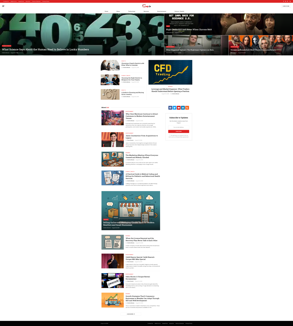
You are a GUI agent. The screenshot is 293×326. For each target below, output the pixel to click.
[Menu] (3, 6)
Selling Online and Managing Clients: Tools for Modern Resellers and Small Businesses (128, 223)
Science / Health (179, 11)
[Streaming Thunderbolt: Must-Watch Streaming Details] (261, 45)
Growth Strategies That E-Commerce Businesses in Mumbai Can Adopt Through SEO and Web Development (142, 298)
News (118, 11)
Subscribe (286, 6)
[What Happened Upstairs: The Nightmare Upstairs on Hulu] (196, 45)
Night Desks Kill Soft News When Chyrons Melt (189, 29)
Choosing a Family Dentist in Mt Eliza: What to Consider (132, 64)
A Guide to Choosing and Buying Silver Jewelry (132, 93)
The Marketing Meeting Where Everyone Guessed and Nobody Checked (142, 156)
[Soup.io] (146, 6)
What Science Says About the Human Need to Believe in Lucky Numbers (45, 49)
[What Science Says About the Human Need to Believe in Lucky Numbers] (82, 34)
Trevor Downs (169, 52)
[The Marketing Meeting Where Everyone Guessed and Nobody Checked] (112, 159)
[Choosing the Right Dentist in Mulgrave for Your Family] (110, 80)
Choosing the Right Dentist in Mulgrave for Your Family (131, 79)
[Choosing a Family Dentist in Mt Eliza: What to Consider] (110, 65)
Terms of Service (36, 1)
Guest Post (21, 1)
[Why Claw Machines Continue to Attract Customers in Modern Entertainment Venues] (112, 117)
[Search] (290, 1)
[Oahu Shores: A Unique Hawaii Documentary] (112, 280)
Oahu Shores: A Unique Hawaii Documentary (138, 278)
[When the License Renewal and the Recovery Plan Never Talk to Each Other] (112, 242)
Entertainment (161, 11)
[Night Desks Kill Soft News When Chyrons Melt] (228, 24)
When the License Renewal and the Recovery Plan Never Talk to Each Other (141, 239)
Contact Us (6, 1)
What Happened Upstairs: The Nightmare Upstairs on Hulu (190, 50)
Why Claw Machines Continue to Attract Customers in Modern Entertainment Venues (142, 116)
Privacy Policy (45, 1)
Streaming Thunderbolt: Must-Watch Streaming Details (253, 50)
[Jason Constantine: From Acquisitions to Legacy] (112, 139)
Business (146, 11)
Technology (131, 11)
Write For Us (13, 1)
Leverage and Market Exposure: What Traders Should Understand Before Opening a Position (170, 90)
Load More (130, 314)
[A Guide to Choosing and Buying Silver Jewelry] (110, 94)
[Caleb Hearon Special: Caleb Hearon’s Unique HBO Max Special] (112, 261)
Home (106, 11)
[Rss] (187, 108)
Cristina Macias (5, 52)
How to (123, 61)
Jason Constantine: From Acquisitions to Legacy (142, 137)
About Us (28, 1)
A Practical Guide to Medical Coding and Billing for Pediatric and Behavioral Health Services (143, 176)
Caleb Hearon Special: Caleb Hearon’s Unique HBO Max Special (140, 258)
